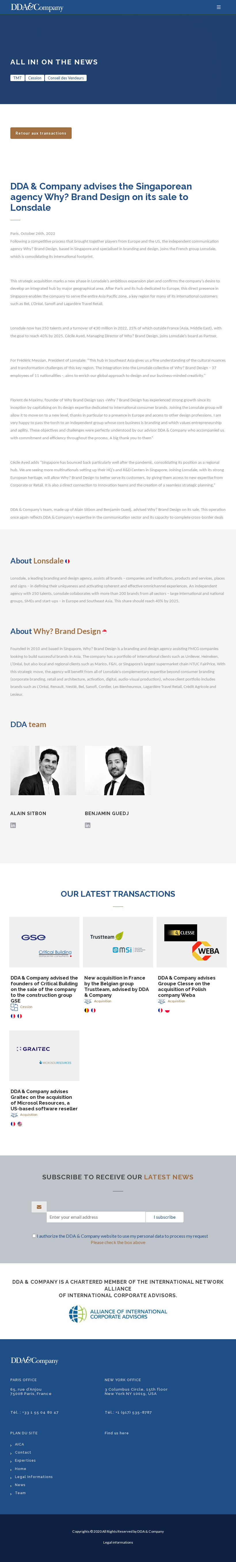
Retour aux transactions (41, 133)
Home (20, 1469)
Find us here (117, 1433)
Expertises (25, 1460)
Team (20, 1493)
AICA (19, 1444)
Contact (23, 1452)
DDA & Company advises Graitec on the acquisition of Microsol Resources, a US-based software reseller (44, 1099)
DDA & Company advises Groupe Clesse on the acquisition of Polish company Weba (187, 986)
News (20, 1485)
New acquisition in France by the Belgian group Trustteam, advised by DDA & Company (116, 986)
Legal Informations (34, 1477)
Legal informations (118, 1542)
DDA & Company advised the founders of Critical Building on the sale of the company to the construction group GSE (44, 989)
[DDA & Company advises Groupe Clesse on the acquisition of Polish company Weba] (191, 942)
